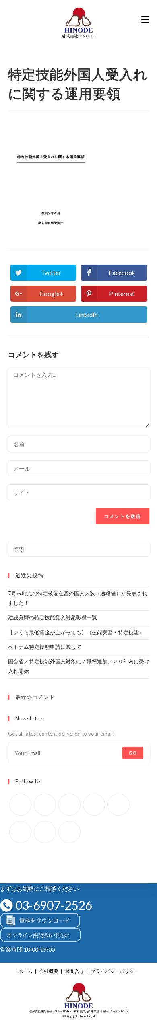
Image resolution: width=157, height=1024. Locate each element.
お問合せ (74, 971)
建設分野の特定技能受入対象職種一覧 (52, 617)
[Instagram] (69, 805)
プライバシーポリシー (115, 971)
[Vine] (20, 832)
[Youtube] (45, 832)
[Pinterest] (94, 805)
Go (132, 753)
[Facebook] (45, 805)
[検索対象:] (78, 548)
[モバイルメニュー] (145, 20)
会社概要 (48, 971)
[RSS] (69, 832)
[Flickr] (118, 805)
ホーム (25, 971)
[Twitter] (20, 805)
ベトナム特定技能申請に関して (44, 647)
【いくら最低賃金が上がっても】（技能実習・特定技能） (76, 632)
